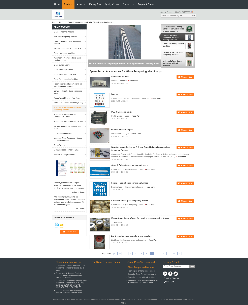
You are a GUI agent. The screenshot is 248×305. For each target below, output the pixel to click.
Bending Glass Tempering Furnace (67, 48)
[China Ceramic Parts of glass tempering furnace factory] (100, 189)
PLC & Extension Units (121, 112)
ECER (123, 303)
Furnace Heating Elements (64, 155)
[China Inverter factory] (100, 100)
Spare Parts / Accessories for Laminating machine (65, 116)
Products (68, 4)
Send (192, 266)
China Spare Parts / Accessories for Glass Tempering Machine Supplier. (93, 300)
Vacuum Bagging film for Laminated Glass (68, 127)
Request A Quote (146, 4)
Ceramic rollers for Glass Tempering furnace (68, 92)
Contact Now (186, 77)
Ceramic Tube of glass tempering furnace (129, 165)
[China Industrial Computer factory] (100, 82)
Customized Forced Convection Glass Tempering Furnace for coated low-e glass (70, 268)
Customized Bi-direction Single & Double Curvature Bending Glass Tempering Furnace (69, 275)
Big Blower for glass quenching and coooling (131, 236)
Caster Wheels (59, 145)
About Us (80, 4)
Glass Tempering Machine (64, 32)
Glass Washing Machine (63, 70)
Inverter (114, 94)
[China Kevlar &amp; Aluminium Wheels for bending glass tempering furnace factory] (100, 224)
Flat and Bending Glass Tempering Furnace (67, 42)
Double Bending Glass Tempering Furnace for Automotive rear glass (69, 291)
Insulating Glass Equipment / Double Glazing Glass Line (68, 139)
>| (179, 254)
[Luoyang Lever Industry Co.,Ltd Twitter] (175, 274)
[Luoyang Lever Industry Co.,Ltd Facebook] (170, 274)
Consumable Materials (62, 133)
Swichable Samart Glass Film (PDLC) (68, 103)
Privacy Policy (58, 300)
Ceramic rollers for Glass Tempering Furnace (173, 53)
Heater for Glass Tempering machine (142, 274)
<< (120, 254)
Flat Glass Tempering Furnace (65, 37)
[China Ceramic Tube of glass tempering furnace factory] (100, 171)
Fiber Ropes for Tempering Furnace (141, 271)
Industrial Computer (120, 76)
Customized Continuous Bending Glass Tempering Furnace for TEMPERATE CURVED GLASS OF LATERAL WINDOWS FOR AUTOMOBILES (71, 284)
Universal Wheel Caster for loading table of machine (172, 63)
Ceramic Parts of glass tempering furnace (129, 183)
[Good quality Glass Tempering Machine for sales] (61, 168)
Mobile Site (169, 282)
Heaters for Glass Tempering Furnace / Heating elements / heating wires (171, 37)
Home (57, 4)
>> (174, 254)
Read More (133, 81)
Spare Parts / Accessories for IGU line (68, 122)
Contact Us (128, 4)
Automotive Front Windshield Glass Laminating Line (67, 59)
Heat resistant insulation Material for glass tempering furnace (68, 85)
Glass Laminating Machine (64, 53)
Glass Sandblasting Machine (65, 74)
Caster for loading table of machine (173, 45)
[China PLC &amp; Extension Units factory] (100, 118)
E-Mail (166, 278)
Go (193, 16)
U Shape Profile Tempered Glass (66, 150)
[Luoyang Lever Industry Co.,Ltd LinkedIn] (165, 274)
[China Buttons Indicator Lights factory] (100, 135)
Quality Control (112, 4)
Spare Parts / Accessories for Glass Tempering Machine (67, 109)
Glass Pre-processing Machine (66, 79)
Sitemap (175, 278)
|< (114, 254)
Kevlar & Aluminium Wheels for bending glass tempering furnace (140, 218)
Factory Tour (95, 4)
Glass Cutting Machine (62, 65)
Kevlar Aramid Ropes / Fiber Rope (67, 98)
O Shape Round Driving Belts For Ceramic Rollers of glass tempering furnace (173, 29)
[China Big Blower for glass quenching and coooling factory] (100, 242)
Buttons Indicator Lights (122, 129)
